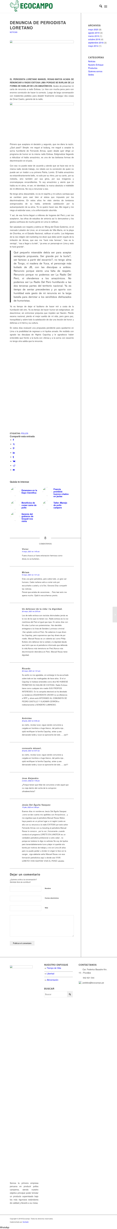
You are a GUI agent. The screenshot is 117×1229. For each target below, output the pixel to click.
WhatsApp (4, 1227)
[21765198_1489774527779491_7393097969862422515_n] (42, 57)
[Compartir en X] (14, 444)
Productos (92, 68)
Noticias (13, 32)
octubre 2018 (94, 39)
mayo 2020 (93, 29)
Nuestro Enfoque (95, 64)
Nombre (48, 888)
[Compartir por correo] (14, 469)
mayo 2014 (93, 45)
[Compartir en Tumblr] (13, 456)
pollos (24, 433)
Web (46, 908)
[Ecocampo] (31, 6)
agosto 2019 (93, 32)
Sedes (91, 74)
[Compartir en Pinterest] (13, 448)
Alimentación (52, 979)
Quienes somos (95, 71)
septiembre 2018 (95, 42)
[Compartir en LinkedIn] (14, 452)
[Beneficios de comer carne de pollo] (115, 614)
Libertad (50, 973)
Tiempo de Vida (54, 968)
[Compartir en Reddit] (14, 465)
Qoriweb (26, 1222)
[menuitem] (99, 6)
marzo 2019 (93, 36)
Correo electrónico (52, 898)
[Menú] (105, 6)
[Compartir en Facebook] (13, 439)
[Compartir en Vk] (14, 461)
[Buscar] (99, 6)
